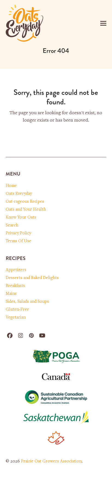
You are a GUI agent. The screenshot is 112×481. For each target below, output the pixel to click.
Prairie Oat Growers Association (51, 461)
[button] (103, 23)
